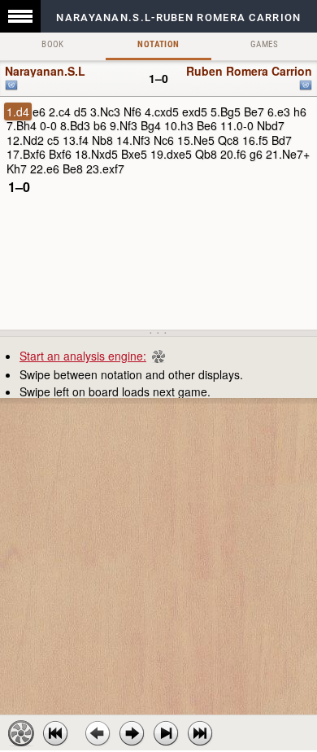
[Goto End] (166, 733)
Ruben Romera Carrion (249, 71)
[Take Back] (98, 733)
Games (264, 44)
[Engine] (21, 733)
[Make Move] (132, 733)
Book (52, 44)
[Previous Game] (55, 733)
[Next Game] (200, 733)
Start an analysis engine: (83, 356)
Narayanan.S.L (45, 71)
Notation (158, 44)
